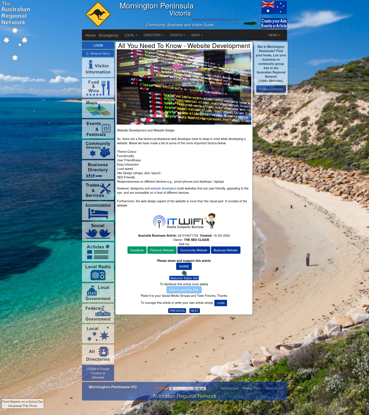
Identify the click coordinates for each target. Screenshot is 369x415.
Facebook (137, 250)
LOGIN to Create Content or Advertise (98, 373)
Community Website (193, 250)
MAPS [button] (196, 35)
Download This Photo (22, 406)
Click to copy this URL (184, 290)
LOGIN (221, 303)
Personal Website (162, 250)
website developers (164, 188)
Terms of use (229, 388)
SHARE (184, 266)
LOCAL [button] (130, 35)
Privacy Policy (251, 388)
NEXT (195, 310)
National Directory (271, 89)
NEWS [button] (273, 35)
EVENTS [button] (176, 35)
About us (271, 388)
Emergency (108, 35)
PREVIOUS (177, 310)
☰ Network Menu (98, 53)
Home (90, 35)
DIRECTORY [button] (153, 35)
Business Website (226, 250)
